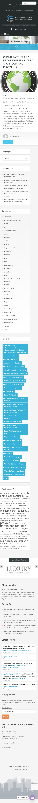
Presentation (8, 298)
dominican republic (16, 377)
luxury (6, 388)
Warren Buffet (9, 471)
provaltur (7, 444)
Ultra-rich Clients (10, 464)
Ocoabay (7, 291)
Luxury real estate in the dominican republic (12, 426)
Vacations (7, 326)
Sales (6, 305)
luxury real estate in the (12, 422)
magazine (7, 437)
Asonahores (8, 363)
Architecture (8, 359)
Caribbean (7, 366)
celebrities (7, 237)
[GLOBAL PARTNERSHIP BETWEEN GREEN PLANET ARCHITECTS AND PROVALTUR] (19, 81)
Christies (6, 241)
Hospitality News (9, 265)
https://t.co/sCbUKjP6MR (10, 667)
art (17, 359)
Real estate (8, 453)
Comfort (7, 99)
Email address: (7, 708)
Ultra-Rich (16, 460)
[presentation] (1, 566)
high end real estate (16, 384)
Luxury (6, 275)
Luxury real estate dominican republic (14, 400)
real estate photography (12, 457)
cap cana (18, 363)
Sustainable (7, 105)
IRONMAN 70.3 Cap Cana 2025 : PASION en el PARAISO (19, 614)
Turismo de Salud (9, 315)
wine (5, 478)
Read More (8, 142)
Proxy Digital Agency (21, 769)
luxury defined (16, 388)
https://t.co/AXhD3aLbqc (10, 650)
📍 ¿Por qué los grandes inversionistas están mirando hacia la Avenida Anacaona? (16, 194)
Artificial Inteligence (10, 230)
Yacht (6, 329)
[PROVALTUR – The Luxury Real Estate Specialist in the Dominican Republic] (19, 18)
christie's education (10, 370)
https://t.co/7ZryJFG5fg (10, 657)
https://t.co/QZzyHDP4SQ (10, 674)
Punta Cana (17, 444)
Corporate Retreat (9, 248)
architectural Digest (11, 356)
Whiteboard (20, 471)
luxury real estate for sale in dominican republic (13, 405)
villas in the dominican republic (14, 467)
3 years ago (6, 652)
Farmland (7, 255)
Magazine (7, 284)
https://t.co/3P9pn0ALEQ (19, 678)
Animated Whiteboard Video (12, 220)
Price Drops (9, 309)
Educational (7, 251)
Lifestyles (22, 99)
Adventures (7, 217)
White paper (8, 474)
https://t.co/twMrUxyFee (18, 665)
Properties (28, 102)
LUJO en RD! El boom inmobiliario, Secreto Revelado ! (19, 609)
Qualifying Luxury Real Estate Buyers (13, 449)
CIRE (5, 377)
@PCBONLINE (24, 650)
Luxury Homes (9, 391)
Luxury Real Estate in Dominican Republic (14, 417)
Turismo (7, 460)
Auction (6, 234)
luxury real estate (10, 395)
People (6, 295)
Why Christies (19, 474)
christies (23, 370)
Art (7, 223)
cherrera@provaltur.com (24, 11)
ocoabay (16, 437)
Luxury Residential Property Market (13, 432)
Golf (5, 261)
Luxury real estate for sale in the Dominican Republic (15, 411)
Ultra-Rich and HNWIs (18, 105)
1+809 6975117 (21, 29)
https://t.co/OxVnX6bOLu (10, 687)
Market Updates (9, 288)
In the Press (15, 99)
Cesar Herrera (15, 136)
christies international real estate (15, 373)
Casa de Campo (19, 366)
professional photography (12, 440)
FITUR (6, 258)
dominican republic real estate (14, 381)
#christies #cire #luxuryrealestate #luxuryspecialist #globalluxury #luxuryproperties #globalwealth (15, 349)
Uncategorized (8, 322)
